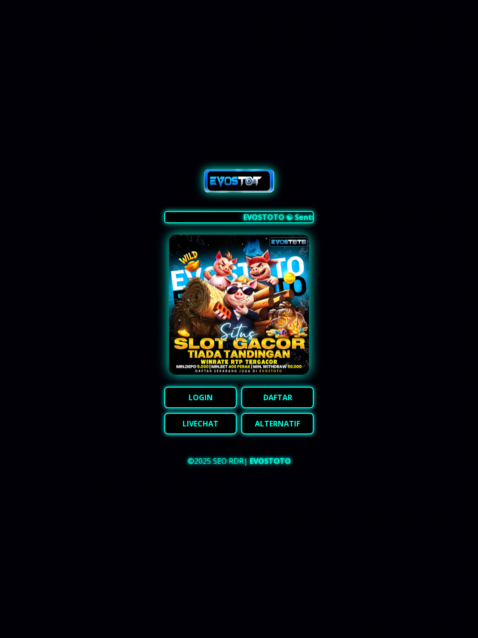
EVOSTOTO (270, 461)
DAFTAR (277, 397)
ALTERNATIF (277, 423)
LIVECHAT (200, 423)
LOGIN (201, 397)
